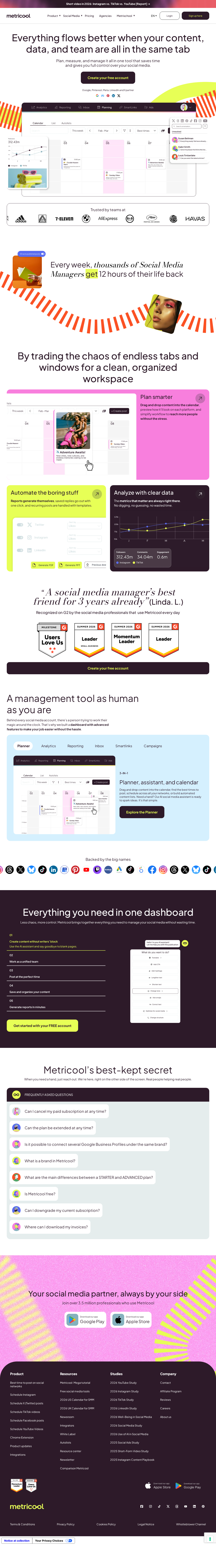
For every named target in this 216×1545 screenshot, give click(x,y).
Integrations (17, 1454)
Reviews (165, 1399)
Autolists (65, 1442)
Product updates (21, 1446)
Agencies (105, 16)
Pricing (89, 16)
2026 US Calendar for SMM (77, 1399)
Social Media (71, 16)
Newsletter (67, 1459)
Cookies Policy (106, 1524)
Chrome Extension (22, 1437)
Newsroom (67, 1417)
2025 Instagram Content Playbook (132, 1459)
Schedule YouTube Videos (26, 1429)
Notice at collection (17, 1540)
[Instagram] (150, 1506)
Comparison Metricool (74, 1468)
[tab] (23, 745)
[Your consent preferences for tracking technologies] (210, 1539)
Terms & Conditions (22, 1524)
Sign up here (195, 15)
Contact (165, 1382)
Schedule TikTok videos (25, 1412)
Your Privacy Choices (49, 1540)
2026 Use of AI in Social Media (129, 1434)
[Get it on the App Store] (160, 1485)
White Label (67, 1434)
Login (170, 15)
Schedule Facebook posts (27, 1420)
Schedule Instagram (23, 1394)
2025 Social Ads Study (124, 1442)
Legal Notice (146, 1524)
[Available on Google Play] (191, 1486)
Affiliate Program (171, 1391)
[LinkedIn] (194, 1506)
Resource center (70, 1451)
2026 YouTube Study (123, 1382)
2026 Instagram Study (124, 1391)
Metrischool (124, 16)
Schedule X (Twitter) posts (26, 1403)
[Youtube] (185, 1506)
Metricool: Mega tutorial (75, 1382)
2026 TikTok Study (122, 1399)
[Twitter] (168, 1506)
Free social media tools (75, 1391)
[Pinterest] (203, 1506)
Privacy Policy (66, 1524)
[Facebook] (141, 1506)
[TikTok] (159, 1506)
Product (52, 16)
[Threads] (177, 1506)
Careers (165, 1408)
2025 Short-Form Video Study (129, 1451)
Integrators (67, 1425)
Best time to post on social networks (27, 1384)
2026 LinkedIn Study (123, 1408)
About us (165, 1417)
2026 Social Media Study (126, 1425)
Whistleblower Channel (191, 1524)
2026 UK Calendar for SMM (77, 1408)
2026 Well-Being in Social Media (131, 1417)
